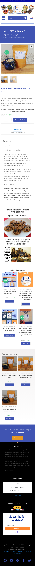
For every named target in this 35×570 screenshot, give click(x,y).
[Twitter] (30, 560)
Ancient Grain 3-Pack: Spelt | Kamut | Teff (25, 376)
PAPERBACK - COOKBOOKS (9, 289)
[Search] (25, 18)
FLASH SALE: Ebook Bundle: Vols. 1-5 (9, 329)
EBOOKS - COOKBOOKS (25, 289)
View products (9, 335)
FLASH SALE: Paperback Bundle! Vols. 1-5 (9, 292)
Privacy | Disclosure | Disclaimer (14, 551)
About (17, 483)
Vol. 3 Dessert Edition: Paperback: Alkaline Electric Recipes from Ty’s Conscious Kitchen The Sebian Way (26, 332)
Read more (26, 304)
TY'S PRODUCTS (12, 373)
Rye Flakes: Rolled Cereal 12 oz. (17, 38)
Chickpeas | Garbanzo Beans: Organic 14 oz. (9, 410)
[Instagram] (5, 560)
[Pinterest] (17, 560)
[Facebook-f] (23, 560)
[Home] (2, 38)
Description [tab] (17, 129)
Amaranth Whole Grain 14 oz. (9, 376)
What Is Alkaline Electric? (17, 487)
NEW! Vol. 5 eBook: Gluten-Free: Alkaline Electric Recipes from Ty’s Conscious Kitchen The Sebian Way (26, 295)
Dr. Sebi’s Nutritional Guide (17, 491)
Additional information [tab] (17, 133)
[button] (3, 18)
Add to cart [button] (9, 301)
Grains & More (5, 373)
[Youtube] (11, 560)
